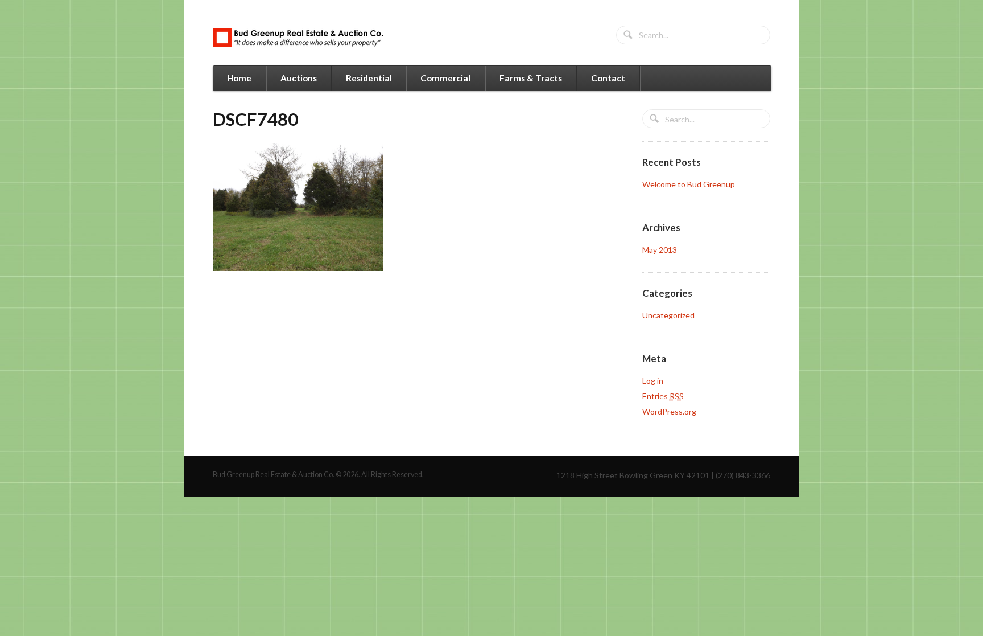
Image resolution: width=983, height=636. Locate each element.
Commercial (445, 78)
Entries (663, 396)
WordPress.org (669, 411)
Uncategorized (668, 315)
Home (239, 78)
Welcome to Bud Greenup (688, 184)
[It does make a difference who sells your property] (298, 37)
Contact (608, 78)
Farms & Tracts (530, 78)
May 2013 (659, 250)
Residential (369, 78)
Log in (652, 380)
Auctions (298, 78)
